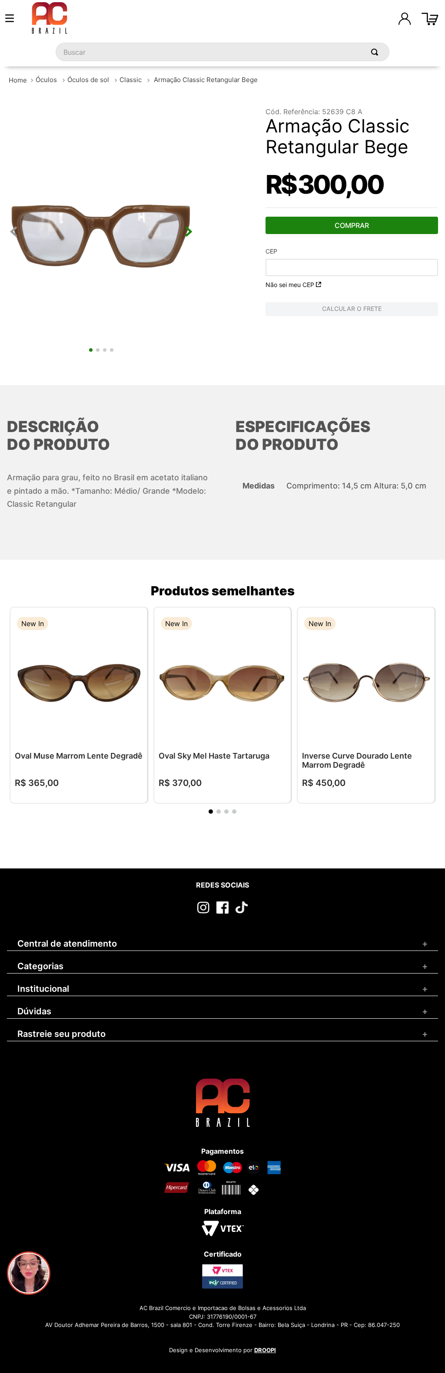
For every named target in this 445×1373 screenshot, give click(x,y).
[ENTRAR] (405, 18)
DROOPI (265, 1350)
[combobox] (222, 52)
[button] (134, 624)
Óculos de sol (88, 80)
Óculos (46, 80)
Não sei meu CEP (290, 284)
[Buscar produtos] (376, 51)
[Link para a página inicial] (18, 80)
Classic (131, 80)
